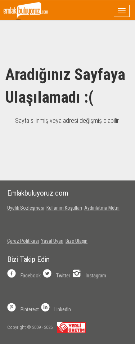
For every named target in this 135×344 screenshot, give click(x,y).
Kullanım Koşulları (64, 208)
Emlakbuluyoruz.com (37, 193)
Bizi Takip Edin (28, 259)
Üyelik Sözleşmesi (25, 208)
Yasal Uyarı (52, 241)
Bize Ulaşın (76, 241)
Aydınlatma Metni (102, 208)
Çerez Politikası (23, 241)
